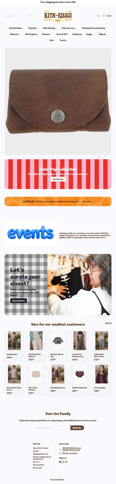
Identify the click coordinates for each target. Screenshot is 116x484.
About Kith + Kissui (40, 448)
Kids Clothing (49, 28)
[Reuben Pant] (14, 346)
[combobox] (19, 15)
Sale (51, 40)
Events (63, 40)
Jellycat (102, 34)
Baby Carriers (68, 28)
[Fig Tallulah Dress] (58, 379)
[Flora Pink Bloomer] (36, 380)
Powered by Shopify (57, 479)
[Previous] (99, 154)
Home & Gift (62, 34)
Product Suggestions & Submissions (42, 458)
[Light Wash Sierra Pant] (101, 347)
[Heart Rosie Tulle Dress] (14, 380)
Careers (36, 462)
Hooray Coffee (38, 464)
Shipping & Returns (40, 454)
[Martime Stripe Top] (58, 347)
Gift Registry (31, 34)
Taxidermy (77, 34)
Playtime (32, 28)
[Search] (31, 15)
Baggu (89, 34)
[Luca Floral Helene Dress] (80, 347)
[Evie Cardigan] (101, 379)
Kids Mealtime (15, 28)
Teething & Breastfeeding (93, 28)
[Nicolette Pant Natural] (36, 347)
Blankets (14, 34)
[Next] (104, 154)
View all (108, 323)
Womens (46, 34)
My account (37, 467)
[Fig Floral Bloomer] (80, 379)
